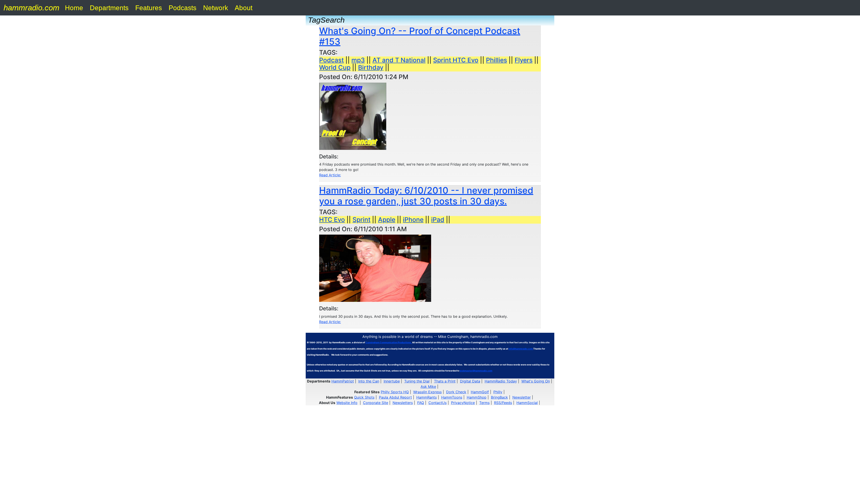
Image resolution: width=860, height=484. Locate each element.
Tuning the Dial (417, 381)
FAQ (420, 402)
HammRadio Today (501, 381)
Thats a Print (445, 381)
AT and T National (399, 60)
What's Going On (535, 381)
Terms (484, 402)
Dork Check (456, 392)
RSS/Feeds (503, 402)
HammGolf (480, 392)
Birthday (370, 67)
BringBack (499, 397)
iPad (437, 219)
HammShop (476, 397)
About (243, 7)
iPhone (413, 219)
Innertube (392, 381)
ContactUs (437, 402)
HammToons (451, 397)
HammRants (426, 397)
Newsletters (403, 402)
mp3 (358, 60)
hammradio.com (31, 7)
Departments (109, 7)
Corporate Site (375, 402)
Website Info (346, 402)
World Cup (334, 67)
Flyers (524, 60)
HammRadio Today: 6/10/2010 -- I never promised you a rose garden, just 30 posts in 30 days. (426, 196)
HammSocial (527, 402)
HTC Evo (332, 219)
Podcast (331, 60)
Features (148, 7)
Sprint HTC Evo (455, 60)
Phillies (496, 60)
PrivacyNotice (463, 402)
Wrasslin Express (427, 392)
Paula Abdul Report (395, 397)
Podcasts (182, 7)
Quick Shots (364, 397)
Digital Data (470, 381)
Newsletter (521, 397)
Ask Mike (428, 386)
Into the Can (368, 381)
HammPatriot (342, 381)
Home (74, 7)
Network (215, 7)
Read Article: (330, 175)
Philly (497, 392)
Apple (386, 219)
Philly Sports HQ (395, 392)
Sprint (361, 219)
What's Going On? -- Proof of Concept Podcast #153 (419, 36)
